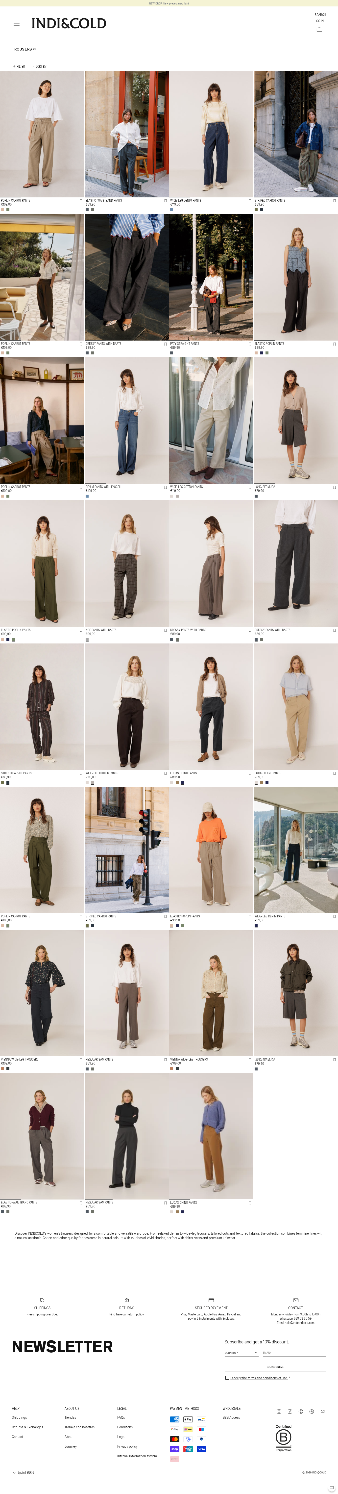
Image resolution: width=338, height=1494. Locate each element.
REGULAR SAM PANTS (99, 1059)
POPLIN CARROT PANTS (15, 200)
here (119, 1314)
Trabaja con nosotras (80, 1427)
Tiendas (70, 1417)
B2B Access (231, 1417)
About (69, 1436)
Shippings (19, 1417)
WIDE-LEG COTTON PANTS (186, 487)
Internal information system (137, 1456)
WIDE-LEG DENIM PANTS (185, 200)
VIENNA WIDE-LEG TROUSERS (20, 1059)
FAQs (121, 1417)
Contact (17, 1436)
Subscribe (275, 1367)
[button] (16, 23)
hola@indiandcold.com (299, 1322)
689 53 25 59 (303, 1318)
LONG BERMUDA (265, 487)
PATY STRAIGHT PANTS (184, 344)
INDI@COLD (319, 1472)
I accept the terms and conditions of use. (259, 1378)
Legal (121, 1436)
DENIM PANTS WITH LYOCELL (104, 487)
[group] (42, 134)
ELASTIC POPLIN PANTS (269, 344)
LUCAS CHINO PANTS (183, 773)
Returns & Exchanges (27, 1427)
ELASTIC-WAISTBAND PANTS (104, 200)
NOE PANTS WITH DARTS (101, 630)
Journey (71, 1446)
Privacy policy (127, 1446)
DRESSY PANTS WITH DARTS (103, 344)
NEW (152, 3)
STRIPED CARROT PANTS (270, 200)
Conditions (125, 1427)
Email (266, 1352)
